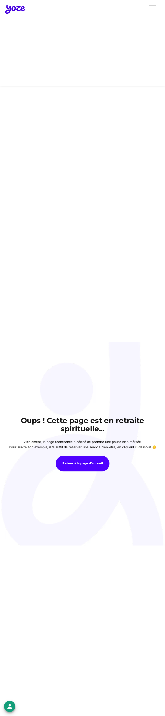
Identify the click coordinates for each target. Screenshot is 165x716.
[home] (15, 9)
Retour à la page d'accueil (82, 463)
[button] (153, 8)
